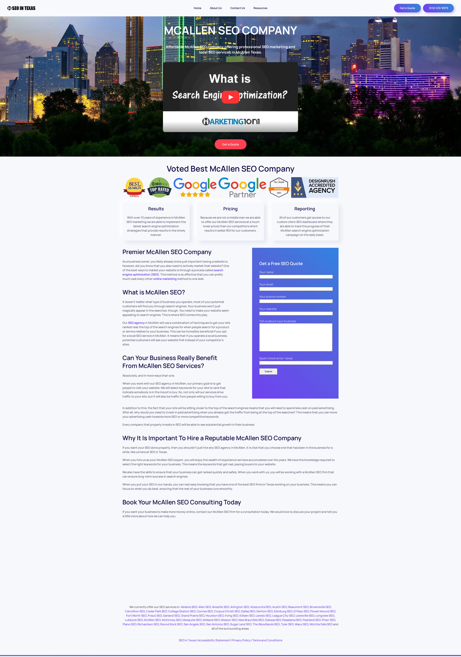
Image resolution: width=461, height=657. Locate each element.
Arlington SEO (239, 607)
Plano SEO (129, 624)
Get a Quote (407, 8)
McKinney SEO (171, 620)
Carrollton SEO (135, 611)
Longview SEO (324, 616)
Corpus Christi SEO (227, 611)
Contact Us (237, 8)
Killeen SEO (247, 616)
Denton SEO (264, 611)
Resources (260, 8)
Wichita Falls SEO (321, 624)
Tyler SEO (287, 624)
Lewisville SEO (305, 616)
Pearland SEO (312, 620)
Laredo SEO (263, 616)
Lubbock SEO (134, 620)
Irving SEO (231, 616)
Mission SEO (229, 620)
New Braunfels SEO (251, 620)
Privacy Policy (241, 640)
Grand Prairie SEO (192, 616)
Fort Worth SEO (136, 616)
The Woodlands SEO (266, 624)
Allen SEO (204, 607)
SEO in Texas (187, 640)
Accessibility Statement (214, 640)
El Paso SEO (301, 611)
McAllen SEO (152, 620)
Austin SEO (279, 607)
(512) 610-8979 (438, 8)
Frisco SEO (155, 616)
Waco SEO (301, 624)
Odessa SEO (273, 620)
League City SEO (283, 616)
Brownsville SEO (320, 607)
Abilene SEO (189, 607)
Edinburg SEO (283, 611)
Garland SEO (171, 616)
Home (197, 8)
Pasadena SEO (291, 620)
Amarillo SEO (220, 607)
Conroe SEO (205, 611)
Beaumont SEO (298, 607)
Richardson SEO (148, 624)
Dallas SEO (248, 611)
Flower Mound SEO (322, 611)
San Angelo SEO (194, 624)
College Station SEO (181, 611)
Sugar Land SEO (240, 624)
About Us (216, 8)
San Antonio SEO (217, 624)
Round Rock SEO (171, 624)
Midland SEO (211, 620)
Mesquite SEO (192, 620)
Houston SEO (214, 616)
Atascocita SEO (260, 607)
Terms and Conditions (267, 640)
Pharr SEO (328, 620)
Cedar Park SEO (156, 611)
